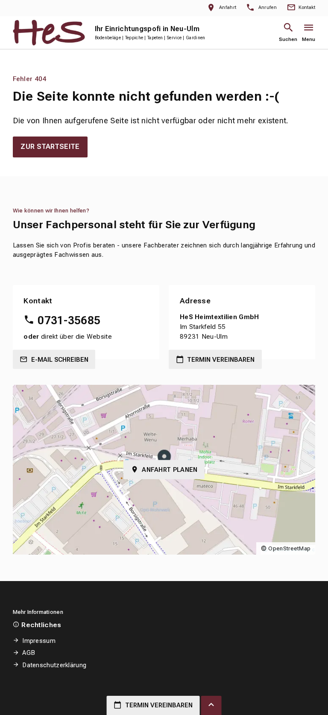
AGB (28, 653)
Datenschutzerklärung (54, 665)
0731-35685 (69, 320)
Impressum (39, 641)
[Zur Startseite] (49, 32)
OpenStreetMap (289, 548)
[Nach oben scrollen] (211, 705)
